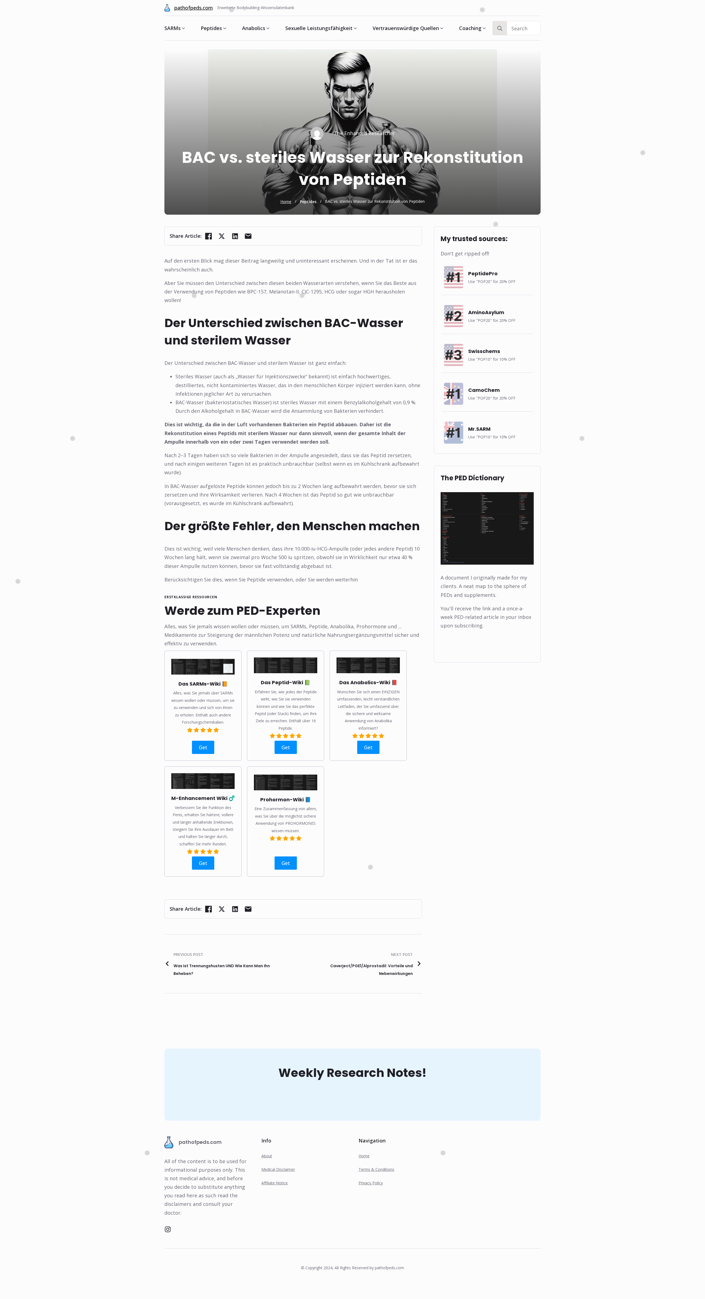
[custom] (167, 1229)
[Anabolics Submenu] (267, 28)
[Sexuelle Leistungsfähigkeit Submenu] (354, 28)
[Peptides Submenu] (224, 28)
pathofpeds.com (193, 7)
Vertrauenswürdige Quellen (406, 28)
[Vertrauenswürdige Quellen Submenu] (441, 28)
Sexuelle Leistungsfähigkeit (318, 28)
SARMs (172, 28)
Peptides (211, 28)
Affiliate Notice (274, 1182)
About (266, 1155)
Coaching (470, 28)
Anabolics (253, 28)
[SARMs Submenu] (183, 28)
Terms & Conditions (376, 1169)
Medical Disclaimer (278, 1169)
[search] (500, 28)
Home (285, 201)
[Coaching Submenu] (483, 28)
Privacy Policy (371, 1182)
